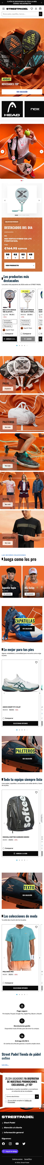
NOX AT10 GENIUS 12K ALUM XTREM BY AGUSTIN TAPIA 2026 (28, 311)
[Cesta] (40, 8)
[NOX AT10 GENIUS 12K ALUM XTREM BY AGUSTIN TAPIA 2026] (28, 169)
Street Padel (25, 1163)
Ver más (7, 427)
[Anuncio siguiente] (41, 2)
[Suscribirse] (37, 1096)
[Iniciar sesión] (36, 8)
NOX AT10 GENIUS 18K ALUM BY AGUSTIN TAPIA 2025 (9, 311)
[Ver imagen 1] (21, 180)
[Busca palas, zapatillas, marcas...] (40, 14)
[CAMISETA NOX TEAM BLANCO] (22, 145)
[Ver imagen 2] (22, 180)
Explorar (8, 389)
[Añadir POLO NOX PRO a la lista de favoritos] (36, 926)
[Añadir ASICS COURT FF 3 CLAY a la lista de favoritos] (36, 662)
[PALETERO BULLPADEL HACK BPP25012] (9, 141)
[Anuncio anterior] (2, 2)
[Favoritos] (32, 8)
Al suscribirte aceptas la (20, 1101)
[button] (10, 338)
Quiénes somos (17, 1159)
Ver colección (7, 594)
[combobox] (22, 14)
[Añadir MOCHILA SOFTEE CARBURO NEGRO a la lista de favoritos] (36, 792)
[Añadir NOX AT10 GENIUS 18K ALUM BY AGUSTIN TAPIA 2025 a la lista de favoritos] (15, 291)
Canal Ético (28, 1159)
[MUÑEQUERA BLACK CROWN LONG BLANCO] (13, 157)
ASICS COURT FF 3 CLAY (12, 707)
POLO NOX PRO (8, 972)
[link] (22, 91)
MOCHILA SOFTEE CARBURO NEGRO (16, 837)
